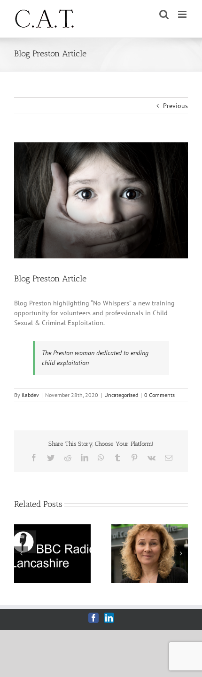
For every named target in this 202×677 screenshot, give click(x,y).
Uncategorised (121, 394)
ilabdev (30, 394)
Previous (175, 105)
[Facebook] (93, 618)
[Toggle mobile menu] (183, 14)
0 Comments (159, 394)
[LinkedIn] (109, 618)
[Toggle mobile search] (164, 14)
